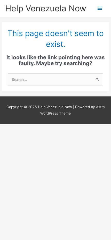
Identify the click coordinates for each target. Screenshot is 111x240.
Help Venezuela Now (45, 8)
